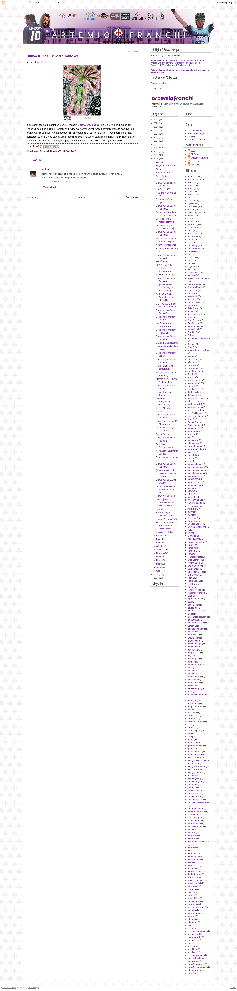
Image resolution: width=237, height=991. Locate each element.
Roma (190, 587)
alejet (190, 614)
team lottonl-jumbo (196, 913)
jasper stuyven (194, 787)
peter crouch (193, 865)
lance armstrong (195, 808)
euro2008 (192, 236)
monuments (193, 479)
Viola (190, 182)
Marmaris (192, 224)
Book (190, 317)
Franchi (191, 191)
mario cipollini (194, 823)
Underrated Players (197, 139)
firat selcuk (40, 62)
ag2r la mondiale (196, 599)
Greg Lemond (194, 560)
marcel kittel (193, 329)
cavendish (192, 670)
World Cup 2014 (195, 425)
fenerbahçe (193, 718)
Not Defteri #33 (163, 189)
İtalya (190, 973)
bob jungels (193, 658)
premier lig (193, 296)
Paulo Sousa (194, 581)
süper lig (192, 910)
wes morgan (193, 946)
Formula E (192, 551)
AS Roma (192, 518)
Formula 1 (192, 221)
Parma (191, 578)
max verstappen (195, 826)
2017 (156, 130)
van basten (193, 940)
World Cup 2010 (67, 151)
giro (189, 269)
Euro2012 (192, 332)
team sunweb (194, 368)
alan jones (192, 608)
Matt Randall (194, 569)
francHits (192, 136)
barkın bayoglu (195, 644)
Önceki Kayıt (132, 197)
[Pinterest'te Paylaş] (57, 147)
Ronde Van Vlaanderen (199, 338)
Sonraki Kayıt (33, 197)
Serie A (191, 347)
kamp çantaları (194, 796)
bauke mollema (195, 647)
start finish (192, 242)
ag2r (190, 596)
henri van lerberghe (197, 754)
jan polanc (192, 784)
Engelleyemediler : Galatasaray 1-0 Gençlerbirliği (165, 288)
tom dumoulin (194, 371)
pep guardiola (194, 859)
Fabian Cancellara (196, 542)
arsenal (191, 377)
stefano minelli (194, 904)
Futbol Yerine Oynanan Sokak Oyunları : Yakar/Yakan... (167, 525)
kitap (190, 461)
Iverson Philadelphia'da (167, 519)
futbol (190, 263)
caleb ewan (193, 440)
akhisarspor (193, 605)
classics (191, 293)
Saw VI (159, 509)
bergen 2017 (194, 653)
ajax (190, 602)
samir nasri (193, 886)
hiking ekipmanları (196, 757)
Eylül (159, 543)
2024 (156, 120)
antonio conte (194, 641)
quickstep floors (195, 314)
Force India (193, 548)
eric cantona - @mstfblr (172, 63)
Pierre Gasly (193, 584)
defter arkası (193, 395)
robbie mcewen (195, 877)
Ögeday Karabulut (199, 158)
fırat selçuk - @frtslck (175, 60)
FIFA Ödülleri (162, 261)
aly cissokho (193, 632)
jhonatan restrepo (196, 790)
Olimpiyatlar (193, 575)
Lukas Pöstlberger (196, 416)
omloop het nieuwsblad (199, 841)
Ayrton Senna (194, 521)
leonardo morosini (196, 811)
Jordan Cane (194, 563)
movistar (192, 832)
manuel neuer (194, 820)
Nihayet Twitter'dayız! (166, 245)
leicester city (193, 401)
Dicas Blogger (33, 987)
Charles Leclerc (195, 524)
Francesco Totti (195, 557)
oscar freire (193, 847)
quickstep (192, 299)
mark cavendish (195, 404)
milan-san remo (195, 476)
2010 (156, 155)
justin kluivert (194, 793)
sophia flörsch (194, 901)
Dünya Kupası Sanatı (166, 496)
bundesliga (193, 662)
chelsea (191, 386)
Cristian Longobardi (197, 527)
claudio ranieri (194, 389)
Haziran (160, 553)
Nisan (159, 560)
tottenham (192, 922)
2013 (156, 144)
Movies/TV (192, 206)
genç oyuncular (195, 742)
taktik (190, 494)
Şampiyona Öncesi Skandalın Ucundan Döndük (166, 473)
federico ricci (194, 715)
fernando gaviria (195, 326)
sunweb (191, 491)
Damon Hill (193, 533)
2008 (156, 574)
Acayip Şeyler (162, 434)
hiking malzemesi (196, 769)
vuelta (190, 943)
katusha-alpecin (195, 799)
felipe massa (194, 443)
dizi (189, 691)
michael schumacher (197, 470)
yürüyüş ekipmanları (197, 967)
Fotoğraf (191, 554)
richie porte (193, 488)
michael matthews (196, 467)
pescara (191, 862)
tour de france (194, 248)
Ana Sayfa (83, 197)
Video (190, 194)
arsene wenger (195, 380)
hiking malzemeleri (196, 766)
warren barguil (194, 410)
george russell (194, 748)
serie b (191, 895)
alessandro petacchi (197, 617)
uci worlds (192, 497)
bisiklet (191, 215)
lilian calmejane (195, 817)
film (189, 724)
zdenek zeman (194, 970)
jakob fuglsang (194, 778)
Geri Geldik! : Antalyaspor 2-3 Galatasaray (164, 401)
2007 (156, 578)
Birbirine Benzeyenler (198, 133)
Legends (192, 266)
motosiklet (192, 829)
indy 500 (192, 455)
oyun (190, 850)
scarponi (192, 889)
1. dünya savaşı (195, 506)
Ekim (159, 539)
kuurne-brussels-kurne (198, 802)
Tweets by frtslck (158, 83)
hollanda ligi (193, 775)
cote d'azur (193, 679)
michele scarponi (196, 473)
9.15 (193, 151)
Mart (158, 564)
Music (190, 197)
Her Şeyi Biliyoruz (196, 413)
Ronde (191, 374)
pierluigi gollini (194, 871)
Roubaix (192, 344)
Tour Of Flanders (195, 422)
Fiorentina (192, 545)
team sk (191, 916)
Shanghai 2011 (195, 287)
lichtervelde (193, 814)
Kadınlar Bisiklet (195, 566)
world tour (192, 949)
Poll (189, 335)
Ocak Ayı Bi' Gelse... (165, 532)
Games (191, 209)
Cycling (191, 203)
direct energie (194, 689)
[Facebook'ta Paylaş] (54, 147)
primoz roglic (194, 485)
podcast (191, 311)
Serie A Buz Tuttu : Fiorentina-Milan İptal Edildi (165, 297)
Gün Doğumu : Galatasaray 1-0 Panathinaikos (165, 502)
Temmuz (160, 549)
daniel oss (192, 686)
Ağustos (160, 546)
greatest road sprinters (198, 278)
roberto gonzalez (196, 880)
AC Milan (192, 515)
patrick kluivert (194, 853)
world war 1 (193, 952)
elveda (191, 710)
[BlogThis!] (47, 147)
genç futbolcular (195, 449)
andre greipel (194, 431)
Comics (191, 257)
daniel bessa (194, 682)
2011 (156, 151)
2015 (156, 137)
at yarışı (191, 434)
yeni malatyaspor (196, 955)
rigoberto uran (194, 874)
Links (190, 230)
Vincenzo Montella (196, 593)
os (42, 169)
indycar (191, 458)
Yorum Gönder (50, 187)
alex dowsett (193, 620)
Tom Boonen (194, 323)
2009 (156, 158)
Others (191, 200)
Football (44, 151)
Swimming (192, 245)
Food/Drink (193, 227)
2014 (156, 141)
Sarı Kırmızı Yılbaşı (165, 274)
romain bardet (194, 883)
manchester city (195, 464)
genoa (191, 739)
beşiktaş (191, 656)
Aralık (159, 162)
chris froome (193, 359)
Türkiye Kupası (195, 590)
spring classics (194, 302)
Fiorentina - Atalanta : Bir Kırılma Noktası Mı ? (166, 489)
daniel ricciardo (195, 392)
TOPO (233, 987)
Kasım (159, 535)
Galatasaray (193, 179)
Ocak (159, 571)
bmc (190, 437)
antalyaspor (193, 638)
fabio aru (192, 362)
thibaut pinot (193, 919)
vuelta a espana (195, 284)
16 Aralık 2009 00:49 (60, 181)
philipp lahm (193, 868)
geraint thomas (195, 751)
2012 (156, 148)
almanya (192, 626)
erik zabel (192, 712)
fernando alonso (195, 446)
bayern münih (194, 383)
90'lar (190, 512)
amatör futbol (194, 428)
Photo (53, 151)
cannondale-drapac (197, 665)
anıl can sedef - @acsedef (177, 65)
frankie (191, 733)
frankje (191, 736)
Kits (189, 218)
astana (191, 356)
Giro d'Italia (193, 233)
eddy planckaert (195, 706)
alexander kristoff (196, 623)
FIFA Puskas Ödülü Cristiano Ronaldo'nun (165, 268)
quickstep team (195, 407)
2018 (156, 127)
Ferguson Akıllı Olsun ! (166, 165)
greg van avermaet (196, 398)
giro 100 (191, 452)
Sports (191, 188)
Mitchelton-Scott (195, 572)
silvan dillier (193, 898)
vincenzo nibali (195, 500)
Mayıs (159, 557)
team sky (192, 365)
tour (189, 254)
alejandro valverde (196, 611)
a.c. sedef (195, 161)
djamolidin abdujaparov (199, 694)
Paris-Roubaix (194, 320)
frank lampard (194, 730)
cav (189, 668)
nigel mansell (194, 835)
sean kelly (192, 892)
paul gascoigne (195, 856)
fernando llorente (196, 722)
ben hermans (194, 650)
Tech (190, 260)
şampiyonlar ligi (195, 503)
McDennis (196, 154)
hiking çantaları (195, 772)
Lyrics (190, 239)
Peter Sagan (193, 308)
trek (189, 925)
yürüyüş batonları (196, 964)
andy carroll (193, 635)
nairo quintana (194, 482)
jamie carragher (195, 781)
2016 (156, 134)
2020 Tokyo (193, 509)
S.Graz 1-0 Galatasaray (167, 343)
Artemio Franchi (9, 987)
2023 (156, 123)
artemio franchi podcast (199, 350)
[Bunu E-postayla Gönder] (44, 147)
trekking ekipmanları (197, 931)
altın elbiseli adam (196, 629)
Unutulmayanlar (195, 130)
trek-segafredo (194, 928)
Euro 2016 (192, 290)
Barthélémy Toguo (89, 124)
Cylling (191, 530)
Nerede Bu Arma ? (164, 173)
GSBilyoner (193, 272)
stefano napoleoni (196, 907)
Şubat (159, 567)
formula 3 (192, 727)
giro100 (191, 275)
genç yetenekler (195, 745)
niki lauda (192, 838)
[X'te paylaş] (51, 147)
